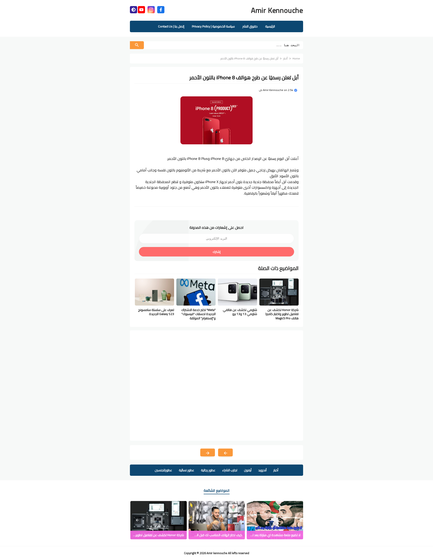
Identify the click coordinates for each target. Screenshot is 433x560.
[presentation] (137, 520)
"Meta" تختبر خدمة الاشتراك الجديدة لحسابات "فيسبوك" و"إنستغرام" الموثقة (198, 314)
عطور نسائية (186, 470)
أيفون (247, 470)
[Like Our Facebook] (161, 9)
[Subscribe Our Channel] (141, 9)
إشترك (217, 252)
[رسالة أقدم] (207, 452)
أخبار (275, 470)
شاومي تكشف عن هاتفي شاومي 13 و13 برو (240, 312)
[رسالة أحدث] (225, 452)
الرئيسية (270, 26)
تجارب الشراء (229, 470)
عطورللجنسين (163, 470)
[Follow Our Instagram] (151, 9)
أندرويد (262, 470)
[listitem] (275, 520)
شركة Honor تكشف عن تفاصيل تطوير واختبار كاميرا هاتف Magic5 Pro (282, 314)
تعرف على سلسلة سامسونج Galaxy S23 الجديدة (156, 312)
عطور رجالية (208, 470)
